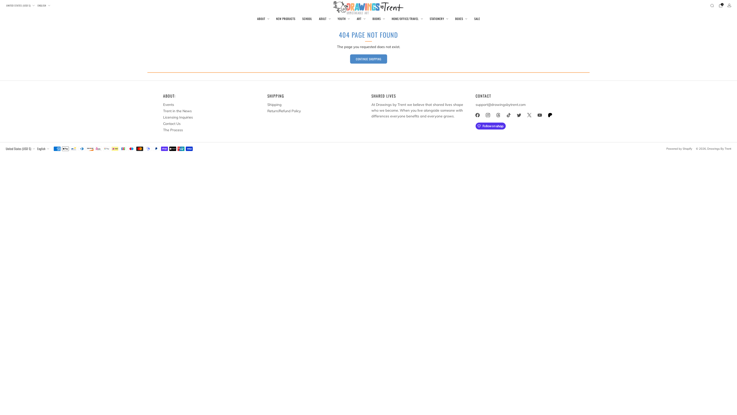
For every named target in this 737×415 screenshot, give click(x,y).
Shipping (274, 104)
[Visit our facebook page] (477, 115)
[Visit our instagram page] (488, 115)
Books (377, 19)
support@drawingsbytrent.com (501, 104)
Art (359, 19)
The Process (173, 130)
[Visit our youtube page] (540, 115)
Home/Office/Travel (405, 19)
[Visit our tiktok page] (508, 115)
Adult (322, 19)
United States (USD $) (18, 5)
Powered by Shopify (679, 148)
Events (168, 104)
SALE (477, 19)
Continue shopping (368, 59)
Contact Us (172, 123)
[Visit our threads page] (498, 115)
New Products (285, 19)
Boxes (459, 19)
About (261, 19)
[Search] (712, 5)
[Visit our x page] (529, 115)
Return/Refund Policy (284, 111)
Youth (342, 19)
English (42, 5)
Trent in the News (177, 111)
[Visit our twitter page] (519, 115)
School (307, 19)
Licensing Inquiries (178, 117)
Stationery (437, 19)
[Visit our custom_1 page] (550, 115)
